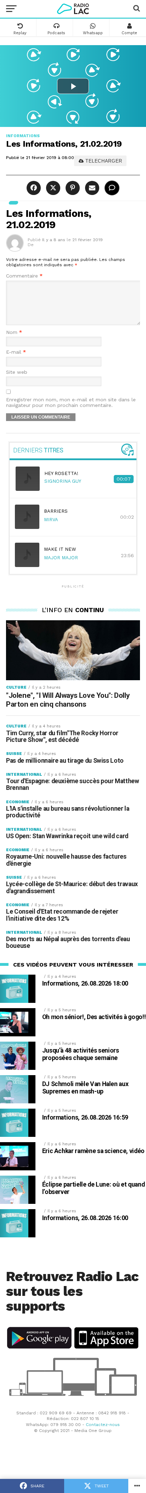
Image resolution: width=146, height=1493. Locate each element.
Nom (14, 332)
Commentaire (24, 276)
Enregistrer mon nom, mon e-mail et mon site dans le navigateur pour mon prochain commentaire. (71, 402)
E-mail (16, 352)
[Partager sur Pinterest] (72, 188)
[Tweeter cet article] (52, 188)
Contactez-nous (103, 1424)
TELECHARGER (103, 161)
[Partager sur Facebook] (35, 188)
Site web (16, 372)
